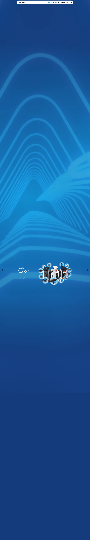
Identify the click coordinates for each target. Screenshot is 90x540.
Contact (67, 2)
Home (49, 2)
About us (52, 2)
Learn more (21, 278)
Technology (57, 2)
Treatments (62, 2)
